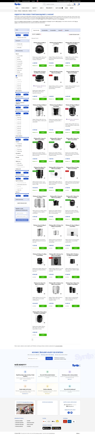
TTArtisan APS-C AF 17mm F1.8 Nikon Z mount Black (56, 254)
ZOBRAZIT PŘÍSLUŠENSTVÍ (22, 220)
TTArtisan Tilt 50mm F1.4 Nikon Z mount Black (40, 254)
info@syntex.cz (71, 406)
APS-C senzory (58, 21)
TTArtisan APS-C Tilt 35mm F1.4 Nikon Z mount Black (72, 254)
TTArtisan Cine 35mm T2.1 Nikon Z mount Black (39, 283)
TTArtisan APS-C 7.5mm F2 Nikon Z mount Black (56, 197)
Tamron (47, 17)
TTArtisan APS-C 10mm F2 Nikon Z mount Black (40, 139)
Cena (17, 30)
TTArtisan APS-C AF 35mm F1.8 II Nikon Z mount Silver (56, 225)
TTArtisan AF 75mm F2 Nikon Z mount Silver (39, 105)
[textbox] (20, 213)
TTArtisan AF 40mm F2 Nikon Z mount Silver (40, 197)
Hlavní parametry (19, 50)
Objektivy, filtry (25, 10)
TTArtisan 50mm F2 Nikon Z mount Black (39, 43)
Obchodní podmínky (19, 422)
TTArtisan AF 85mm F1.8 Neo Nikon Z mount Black (72, 168)
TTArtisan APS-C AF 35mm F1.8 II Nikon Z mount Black (72, 43)
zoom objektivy (36, 21)
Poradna (29, 426)
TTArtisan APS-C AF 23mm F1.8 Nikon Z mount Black (56, 168)
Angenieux (62, 19)
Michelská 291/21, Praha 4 (28, 402)
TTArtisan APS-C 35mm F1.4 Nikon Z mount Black (72, 139)
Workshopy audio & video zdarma (47, 354)
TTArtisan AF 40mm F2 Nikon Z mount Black (72, 225)
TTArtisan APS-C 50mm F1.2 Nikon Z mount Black (72, 197)
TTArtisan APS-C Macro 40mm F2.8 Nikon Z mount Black (40, 312)
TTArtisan (19, 10)
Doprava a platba (19, 420)
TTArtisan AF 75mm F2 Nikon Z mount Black (72, 105)
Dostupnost (18, 40)
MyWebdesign (52, 433)
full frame (49, 21)
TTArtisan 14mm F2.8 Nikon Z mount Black (56, 43)
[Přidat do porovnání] (44, 53)
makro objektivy (43, 21)
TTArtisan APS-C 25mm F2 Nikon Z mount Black (56, 139)
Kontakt (33, 1)
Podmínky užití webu (19, 424)
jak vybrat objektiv (58, 346)
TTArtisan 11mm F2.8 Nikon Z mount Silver (39, 225)
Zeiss (42, 19)
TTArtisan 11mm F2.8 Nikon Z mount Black (56, 105)
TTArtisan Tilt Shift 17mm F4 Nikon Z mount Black (72, 72)
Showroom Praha (30, 422)
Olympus (51, 17)
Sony (37, 17)
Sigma (39, 17)
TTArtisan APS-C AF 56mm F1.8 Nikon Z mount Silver (56, 283)
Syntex (16, 10)
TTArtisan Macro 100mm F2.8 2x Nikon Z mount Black (72, 283)
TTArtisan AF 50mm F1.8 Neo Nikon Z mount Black (56, 72)
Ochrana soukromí (19, 426)
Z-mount (38, 34)
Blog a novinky (30, 424)
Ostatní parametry (19, 199)
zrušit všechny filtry (22, 203)
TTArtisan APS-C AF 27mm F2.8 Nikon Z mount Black (40, 72)
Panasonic (43, 17)
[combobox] (22, 213)
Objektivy (30, 10)
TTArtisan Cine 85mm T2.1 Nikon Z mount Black (39, 168)
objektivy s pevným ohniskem (25, 21)
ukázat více (47, 25)
